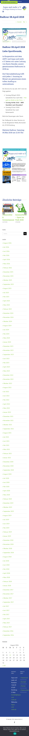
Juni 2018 (6, 565)
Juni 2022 (6, 396)
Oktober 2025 (7, 280)
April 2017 (6, 619)
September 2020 (8, 470)
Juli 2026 (6, 247)
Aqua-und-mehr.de (13, 707)
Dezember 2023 (8, 346)
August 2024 (7, 325)
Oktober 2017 (7, 598)
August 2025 (7, 288)
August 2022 (7, 387)
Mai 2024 (6, 334)
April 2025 (6, 301)
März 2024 (6, 338)
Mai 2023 (6, 363)
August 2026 (7, 243)
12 (10, 655)
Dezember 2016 (8, 631)
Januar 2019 (7, 536)
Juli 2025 (6, 292)
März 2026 (6, 264)
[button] (3, 213)
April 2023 (6, 367)
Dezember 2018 (8, 540)
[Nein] (27, 731)
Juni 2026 (6, 251)
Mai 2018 (6, 569)
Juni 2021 (6, 441)
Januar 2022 (7, 412)
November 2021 (8, 420)
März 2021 (6, 449)
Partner (23, 686)
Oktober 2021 (7, 425)
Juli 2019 (6, 519)
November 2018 (8, 544)
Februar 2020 (7, 499)
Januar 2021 (7, 458)
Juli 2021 (6, 437)
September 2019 (8, 511)
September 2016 (8, 635)
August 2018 (7, 557)
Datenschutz (23, 690)
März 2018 (6, 577)
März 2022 (6, 408)
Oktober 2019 (7, 507)
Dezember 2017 (8, 590)
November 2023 (8, 350)
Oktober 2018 (7, 548)
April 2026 (6, 259)
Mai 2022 (6, 400)
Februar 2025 (7, 309)
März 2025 (6, 305)
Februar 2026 (7, 268)
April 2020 (6, 491)
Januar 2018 (7, 585)
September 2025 (8, 284)
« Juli (4, 665)
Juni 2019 (6, 524)
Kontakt (23, 682)
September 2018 (8, 552)
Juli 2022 (6, 391)
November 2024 (8, 317)
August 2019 (7, 515)
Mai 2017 (6, 614)
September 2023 (8, 354)
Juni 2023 (6, 358)
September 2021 (8, 429)
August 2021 (7, 433)
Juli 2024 (6, 330)
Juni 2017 (6, 610)
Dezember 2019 (8, 503)
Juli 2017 (6, 606)
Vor (24, 22)
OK (15, 733)
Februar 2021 (7, 453)
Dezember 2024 (8, 313)
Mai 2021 (6, 445)
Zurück (19, 22)
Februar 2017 (7, 627)
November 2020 (8, 466)
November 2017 (8, 594)
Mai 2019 (6, 528)
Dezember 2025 (8, 272)
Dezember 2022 (8, 375)
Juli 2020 (6, 478)
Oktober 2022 (7, 383)
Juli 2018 (6, 561)
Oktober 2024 (7, 321)
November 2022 (8, 379)
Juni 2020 (6, 482)
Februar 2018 (7, 581)
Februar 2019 (7, 532)
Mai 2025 (6, 297)
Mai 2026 (6, 255)
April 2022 (6, 404)
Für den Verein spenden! (9, 2)
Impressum (23, 678)
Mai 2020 (6, 486)
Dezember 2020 (8, 462)
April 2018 (6, 573)
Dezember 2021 (8, 416)
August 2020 (7, 474)
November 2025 (8, 276)
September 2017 (8, 602)
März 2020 (6, 495)
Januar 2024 (7, 342)
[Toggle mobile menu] (3, 11)
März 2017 (6, 623)
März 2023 (6, 371)
